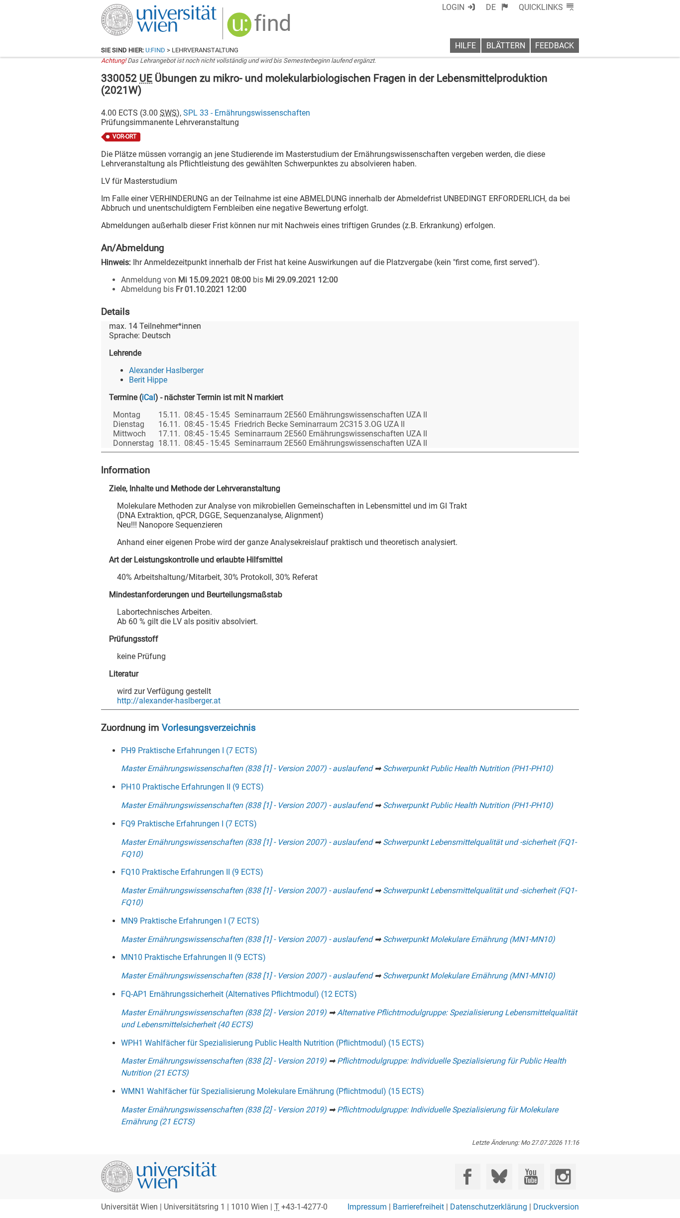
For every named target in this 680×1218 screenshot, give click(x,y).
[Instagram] (562, 1176)
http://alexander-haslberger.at (169, 700)
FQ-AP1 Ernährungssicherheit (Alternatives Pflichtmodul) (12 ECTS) (239, 994)
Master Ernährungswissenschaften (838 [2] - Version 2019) (224, 1012)
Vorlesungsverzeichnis (209, 727)
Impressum (367, 1207)
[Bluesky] (499, 1176)
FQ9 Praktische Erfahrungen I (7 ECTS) (189, 823)
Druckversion (556, 1207)
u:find (155, 50)
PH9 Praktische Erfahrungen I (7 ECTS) (189, 750)
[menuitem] (497, 7)
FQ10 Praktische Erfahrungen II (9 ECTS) (192, 872)
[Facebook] (467, 1176)
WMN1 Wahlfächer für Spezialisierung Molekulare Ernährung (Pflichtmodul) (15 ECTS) (272, 1091)
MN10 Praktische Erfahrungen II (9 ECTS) (193, 957)
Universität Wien (135, 8)
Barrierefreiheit (418, 1207)
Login (453, 7)
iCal (148, 397)
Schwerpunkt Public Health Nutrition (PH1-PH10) (468, 768)
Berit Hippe (148, 380)
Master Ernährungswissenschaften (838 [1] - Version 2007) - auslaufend (246, 768)
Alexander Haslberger (166, 370)
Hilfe (465, 45)
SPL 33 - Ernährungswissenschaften (246, 113)
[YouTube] (531, 1176)
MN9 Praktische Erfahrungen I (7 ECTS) (190, 921)
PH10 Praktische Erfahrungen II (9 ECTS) (192, 787)
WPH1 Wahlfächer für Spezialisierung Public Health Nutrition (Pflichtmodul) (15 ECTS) (272, 1043)
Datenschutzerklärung (488, 1207)
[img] (260, 28)
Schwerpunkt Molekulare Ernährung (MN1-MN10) (469, 939)
